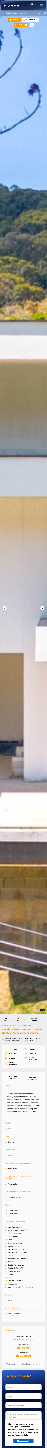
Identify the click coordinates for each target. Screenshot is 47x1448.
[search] (36, 5)
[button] (4, 608)
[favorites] (39, 13)
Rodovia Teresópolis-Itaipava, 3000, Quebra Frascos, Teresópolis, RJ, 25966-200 (22, 1039)
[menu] (41, 5)
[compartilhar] (44, 13)
